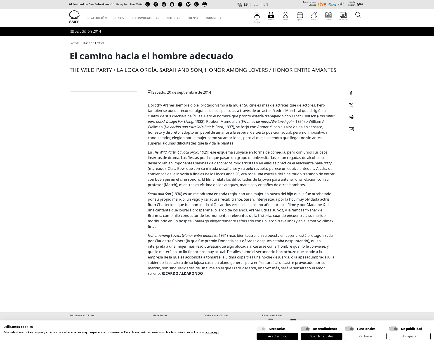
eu (256, 4)
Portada (74, 43)
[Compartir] (351, 92)
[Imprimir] (351, 116)
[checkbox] (261, 329)
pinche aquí (212, 332)
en (265, 4)
